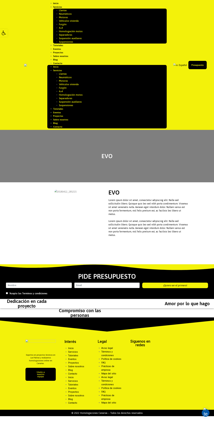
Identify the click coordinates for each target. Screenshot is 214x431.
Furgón (63, 24)
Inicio (56, 3)
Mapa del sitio (108, 373)
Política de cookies (111, 359)
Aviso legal (107, 348)
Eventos (57, 49)
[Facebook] (136, 353)
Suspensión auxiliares (70, 38)
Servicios (57, 7)
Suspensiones (66, 41)
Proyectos (58, 52)
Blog (55, 59)
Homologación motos (71, 31)
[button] (4, 33)
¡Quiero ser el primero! (175, 285)
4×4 (61, 28)
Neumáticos (65, 14)
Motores (63, 17)
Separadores (65, 34)
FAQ (103, 362)
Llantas (63, 10)
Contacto (57, 63)
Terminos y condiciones (34, 293)
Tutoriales (58, 45)
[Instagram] (144, 353)
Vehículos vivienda (69, 21)
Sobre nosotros (60, 56)
